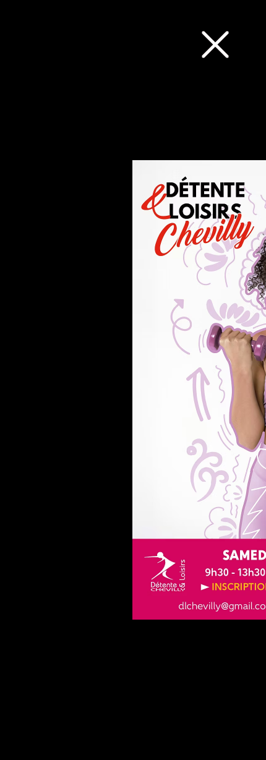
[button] (215, 44)
